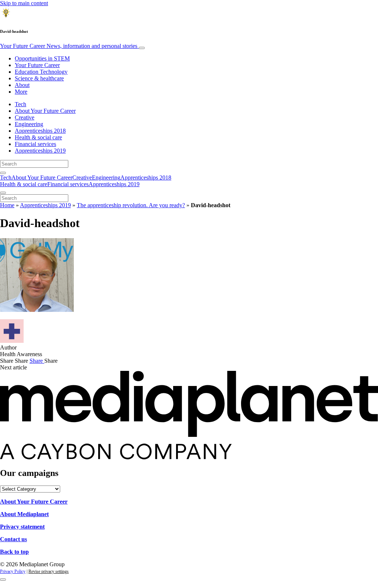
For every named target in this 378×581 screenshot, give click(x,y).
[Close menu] (3, 193)
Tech (20, 104)
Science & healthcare (39, 78)
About (22, 85)
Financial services (35, 144)
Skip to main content (24, 3)
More (21, 91)
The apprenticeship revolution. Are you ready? (131, 205)
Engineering (29, 124)
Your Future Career (68, 46)
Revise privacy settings (48, 571)
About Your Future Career (45, 111)
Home (7, 205)
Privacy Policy (12, 571)
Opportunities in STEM (42, 58)
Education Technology (41, 72)
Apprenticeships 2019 (40, 150)
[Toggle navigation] (142, 48)
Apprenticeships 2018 (40, 131)
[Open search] (3, 173)
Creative (24, 117)
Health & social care (38, 137)
